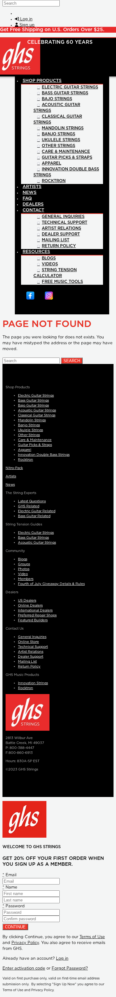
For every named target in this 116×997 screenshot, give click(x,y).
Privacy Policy (25, 943)
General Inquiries (32, 637)
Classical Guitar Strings (36, 415)
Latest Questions (32, 501)
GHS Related (28, 506)
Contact (33, 210)
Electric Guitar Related (36, 511)
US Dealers (27, 600)
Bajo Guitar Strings (33, 405)
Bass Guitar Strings (33, 400)
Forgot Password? (70, 968)
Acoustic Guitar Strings (37, 410)
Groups (24, 564)
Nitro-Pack (14, 468)
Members (25, 579)
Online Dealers (30, 605)
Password (13, 906)
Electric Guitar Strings (36, 395)
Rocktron (25, 459)
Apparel (24, 450)
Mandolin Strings (32, 420)
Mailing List (27, 661)
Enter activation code (23, 968)
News (10, 484)
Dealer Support (30, 656)
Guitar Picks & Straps (35, 445)
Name (9, 887)
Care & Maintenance (35, 440)
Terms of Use (92, 937)
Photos (23, 569)
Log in (62, 959)
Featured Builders (33, 620)
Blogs (22, 559)
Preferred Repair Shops (37, 615)
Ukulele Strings (30, 430)
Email (9, 875)
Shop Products (42, 81)
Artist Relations (30, 651)
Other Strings (29, 435)
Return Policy (29, 666)
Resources (36, 252)
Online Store (28, 642)
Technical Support (33, 646)
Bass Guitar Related (34, 516)
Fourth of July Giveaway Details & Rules (51, 584)
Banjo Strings (29, 425)
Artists (11, 476)
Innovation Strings (33, 683)
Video (23, 574)
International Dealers (35, 610)
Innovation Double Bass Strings (44, 454)
